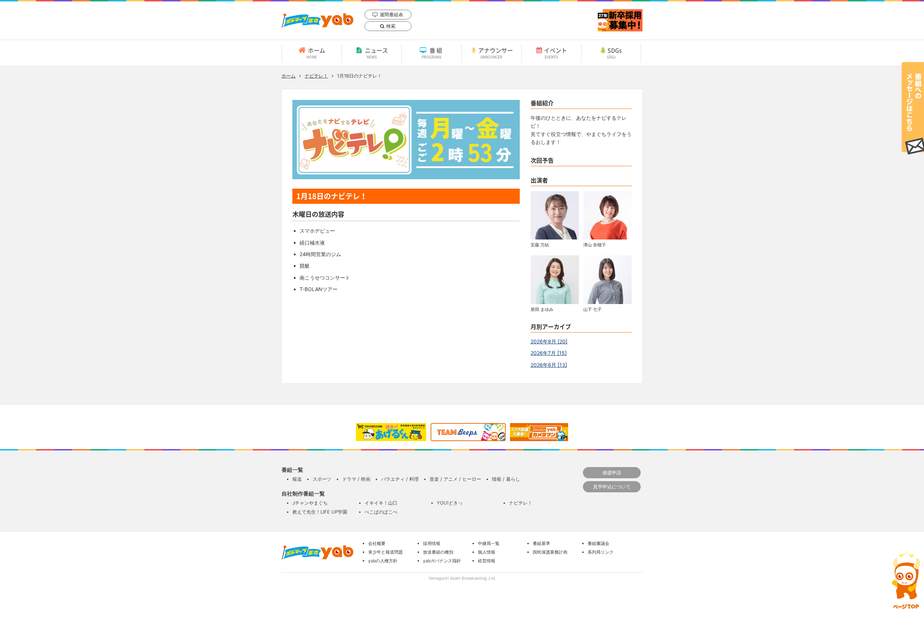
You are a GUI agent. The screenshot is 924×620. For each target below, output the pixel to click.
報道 (297, 479)
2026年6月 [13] (549, 365)
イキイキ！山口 (381, 503)
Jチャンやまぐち (310, 503)
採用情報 (431, 543)
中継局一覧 (489, 543)
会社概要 (376, 543)
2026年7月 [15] (549, 353)
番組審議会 (598, 543)
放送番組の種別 (438, 552)
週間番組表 (391, 14)
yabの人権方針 (382, 560)
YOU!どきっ (450, 503)
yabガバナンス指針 (442, 560)
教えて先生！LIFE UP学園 (319, 512)
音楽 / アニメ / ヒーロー (455, 479)
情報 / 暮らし (506, 479)
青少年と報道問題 (385, 552)
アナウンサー (495, 53)
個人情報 (486, 552)
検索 (391, 26)
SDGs (614, 53)
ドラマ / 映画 (356, 479)
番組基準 (541, 543)
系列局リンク (601, 552)
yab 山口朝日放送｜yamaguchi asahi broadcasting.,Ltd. (317, 20)
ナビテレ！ (316, 76)
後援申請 (611, 472)
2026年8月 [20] (549, 341)
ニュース (376, 53)
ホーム (315, 53)
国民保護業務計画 (550, 552)
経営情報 (486, 560)
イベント (555, 53)
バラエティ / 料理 (400, 479)
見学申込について (612, 486)
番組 (433, 53)
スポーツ (322, 479)
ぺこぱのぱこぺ (381, 512)
